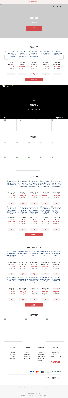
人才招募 (12, 356)
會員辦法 (27, 352)
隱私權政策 (27, 356)
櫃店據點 (12, 358)
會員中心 (41, 352)
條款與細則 (27, 354)
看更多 (32, 28)
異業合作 (12, 354)
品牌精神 (12, 352)
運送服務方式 (41, 360)
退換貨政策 (27, 358)
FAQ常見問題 (41, 358)
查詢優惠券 (41, 354)
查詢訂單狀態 (41, 356)
